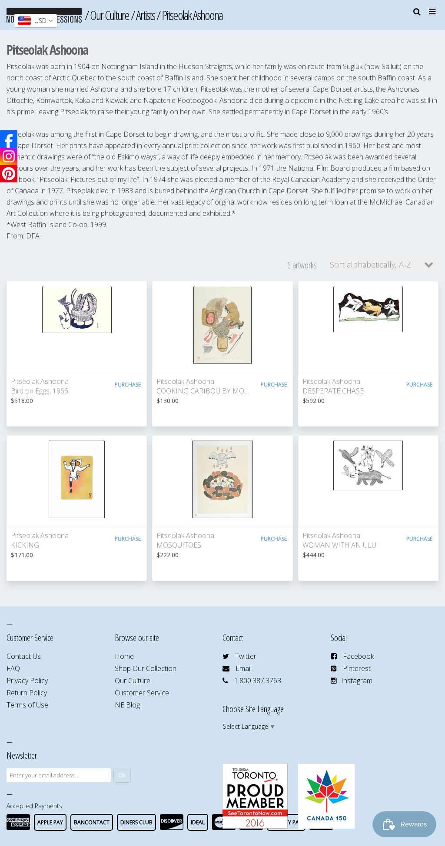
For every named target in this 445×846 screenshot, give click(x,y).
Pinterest (357, 668)
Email (244, 668)
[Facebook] (8, 139)
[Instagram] (8, 156)
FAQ (13, 668)
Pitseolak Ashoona (192, 15)
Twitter (245, 656)
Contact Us (24, 656)
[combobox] (35, 21)
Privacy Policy (27, 680)
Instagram (356, 680)
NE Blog (127, 705)
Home (124, 656)
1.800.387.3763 (257, 680)
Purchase (128, 384)
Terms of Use (27, 705)
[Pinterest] (8, 173)
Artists (145, 15)
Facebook (358, 656)
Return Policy (27, 692)
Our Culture (109, 15)
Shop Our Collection (145, 668)
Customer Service (142, 692)
